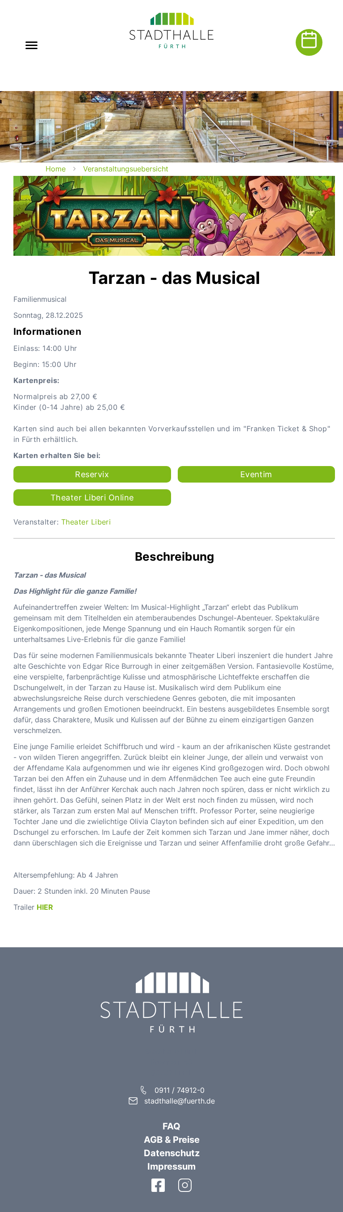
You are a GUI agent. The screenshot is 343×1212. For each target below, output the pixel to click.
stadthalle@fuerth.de (179, 1100)
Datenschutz (172, 1153)
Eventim (256, 474)
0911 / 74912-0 (180, 1090)
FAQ (171, 1126)
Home (56, 168)
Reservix (92, 474)
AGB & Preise (172, 1139)
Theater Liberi (86, 521)
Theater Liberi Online (92, 497)
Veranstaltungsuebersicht (125, 168)
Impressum (171, 1166)
